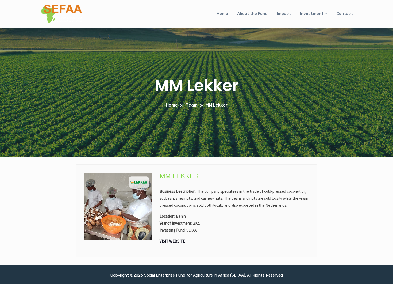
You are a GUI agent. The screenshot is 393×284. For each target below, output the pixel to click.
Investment (311, 13)
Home (222, 13)
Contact (344, 13)
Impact (284, 13)
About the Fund (252, 13)
